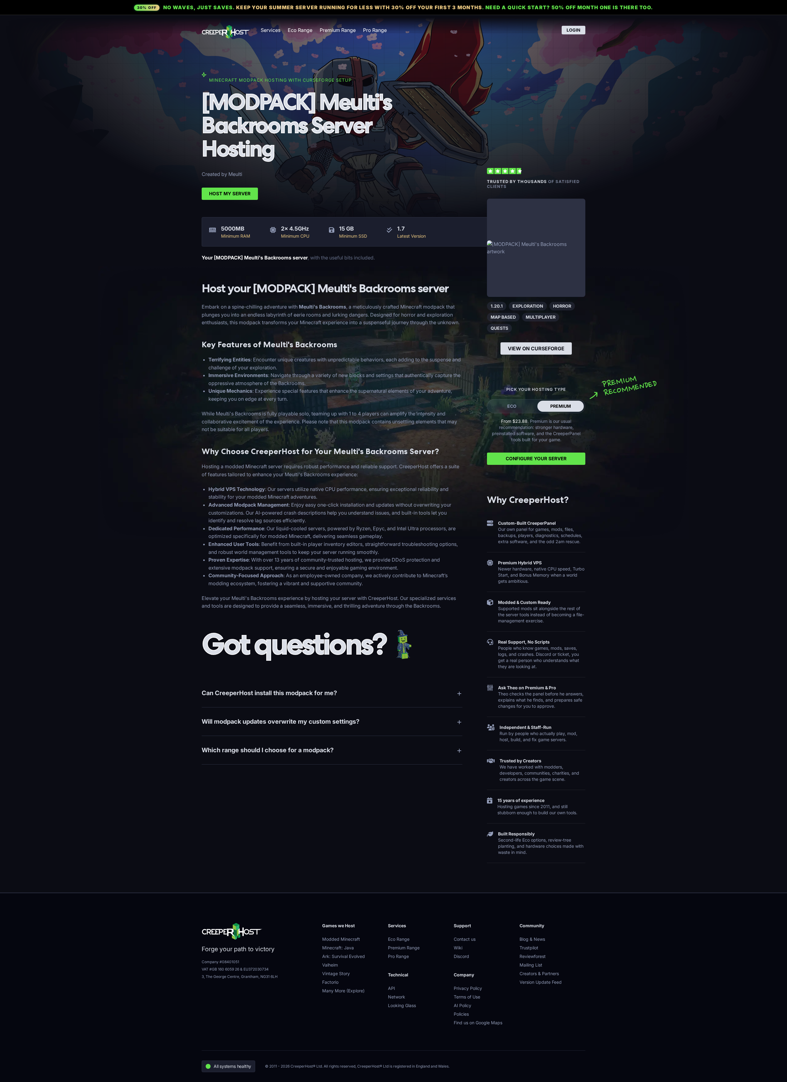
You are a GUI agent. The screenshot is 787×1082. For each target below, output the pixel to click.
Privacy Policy (468, 988)
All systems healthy (232, 1066)
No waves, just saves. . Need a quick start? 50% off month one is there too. (394, 7)
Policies (461, 1014)
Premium (560, 406)
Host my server (230, 194)
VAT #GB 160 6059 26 (220, 969)
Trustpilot (529, 947)
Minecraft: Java (338, 947)
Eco (511, 406)
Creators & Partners (539, 973)
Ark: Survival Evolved (343, 956)
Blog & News (532, 939)
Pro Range (375, 30)
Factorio (330, 982)
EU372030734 (256, 969)
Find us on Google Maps (478, 1022)
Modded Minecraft (341, 939)
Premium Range (338, 30)
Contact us (465, 939)
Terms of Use (467, 996)
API (391, 988)
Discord (461, 956)
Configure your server (536, 458)
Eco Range (300, 30)
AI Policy (462, 1005)
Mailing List (531, 964)
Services (270, 30)
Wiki (458, 947)
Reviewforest (533, 956)
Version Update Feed (541, 982)
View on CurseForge (536, 348)
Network (396, 996)
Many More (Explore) (343, 990)
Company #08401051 (220, 961)
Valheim (330, 964)
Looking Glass (402, 1005)
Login (573, 30)
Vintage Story (336, 973)
